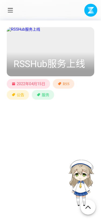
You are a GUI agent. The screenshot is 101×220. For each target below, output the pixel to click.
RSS (66, 84)
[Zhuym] (90, 10)
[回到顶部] (88, 204)
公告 (20, 95)
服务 (45, 95)
